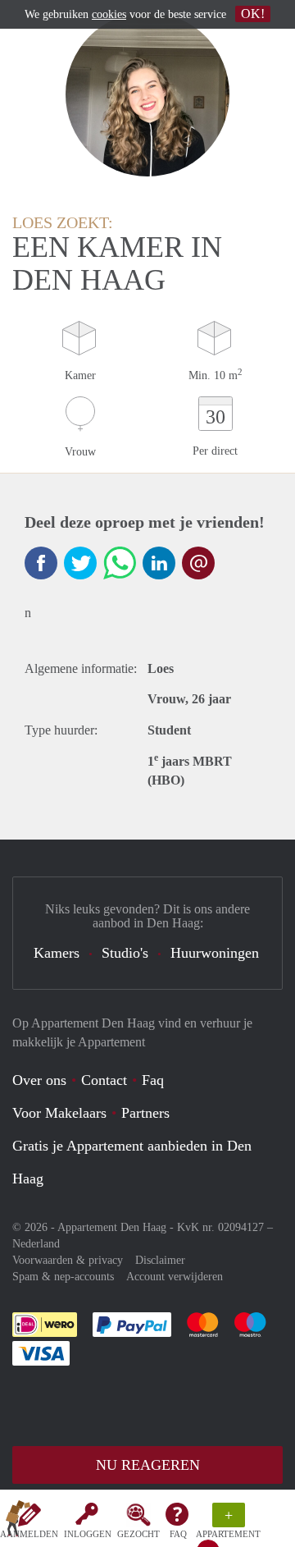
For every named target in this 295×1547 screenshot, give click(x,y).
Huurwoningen (214, 953)
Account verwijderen (174, 1276)
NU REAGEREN (148, 1465)
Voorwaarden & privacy (67, 1260)
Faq (153, 1080)
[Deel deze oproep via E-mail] (198, 563)
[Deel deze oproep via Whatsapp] (119, 563)
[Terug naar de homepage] (18, 1521)
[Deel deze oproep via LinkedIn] (159, 563)
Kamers (56, 953)
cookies (109, 14)
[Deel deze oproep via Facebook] (41, 563)
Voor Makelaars (59, 1113)
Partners (145, 1113)
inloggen (87, 1534)
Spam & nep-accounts (63, 1276)
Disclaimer (160, 1260)
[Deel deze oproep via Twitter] (80, 563)
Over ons (39, 1080)
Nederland (36, 1244)
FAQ (178, 1534)
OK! (253, 14)
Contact (104, 1080)
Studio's (125, 953)
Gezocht (138, 1534)
